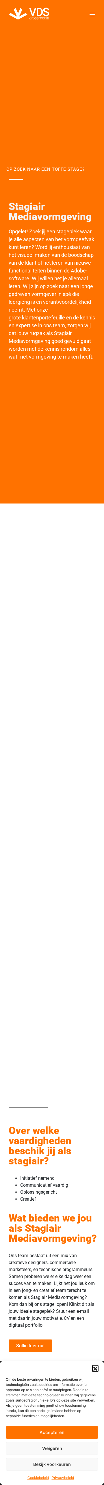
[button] (95, 1368)
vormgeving (43, 357)
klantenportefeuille (44, 318)
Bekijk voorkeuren (52, 1464)
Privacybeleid (63, 1477)
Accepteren (52, 1432)
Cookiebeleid (38, 1477)
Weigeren (52, 1448)
